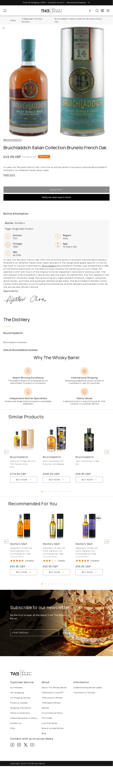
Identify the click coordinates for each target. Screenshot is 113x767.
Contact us (15, 723)
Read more (9, 174)
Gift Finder (47, 718)
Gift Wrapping (17, 692)
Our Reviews (16, 687)
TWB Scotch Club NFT (53, 692)
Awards (45, 708)
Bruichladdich (12, 140)
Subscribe (69, 633)
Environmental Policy (52, 713)
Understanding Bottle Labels (87, 687)
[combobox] (56, 19)
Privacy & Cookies (19, 702)
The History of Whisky (84, 692)
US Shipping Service (20, 697)
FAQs (12, 728)
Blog (44, 733)
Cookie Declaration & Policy (23, 718)
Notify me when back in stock (56, 197)
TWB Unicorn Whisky (52, 697)
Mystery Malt (18, 543)
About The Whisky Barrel (54, 687)
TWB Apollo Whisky (51, 702)
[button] (5, 10)
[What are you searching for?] (110, 19)
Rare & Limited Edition (53, 728)
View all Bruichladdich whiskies (20, 349)
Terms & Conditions (20, 713)
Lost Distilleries (49, 723)
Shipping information (20, 708)
